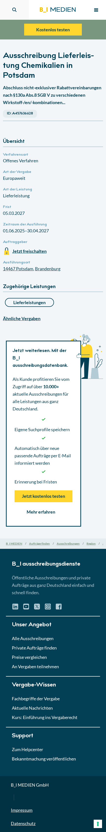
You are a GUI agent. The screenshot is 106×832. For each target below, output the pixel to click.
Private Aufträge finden (34, 647)
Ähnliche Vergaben (21, 318)
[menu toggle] (96, 10)
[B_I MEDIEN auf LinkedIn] (15, 608)
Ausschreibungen (68, 543)
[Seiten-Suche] (14, 10)
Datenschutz (23, 823)
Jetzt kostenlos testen (43, 496)
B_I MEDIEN (14, 543)
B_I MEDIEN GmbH (30, 785)
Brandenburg (47, 268)
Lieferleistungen (29, 302)
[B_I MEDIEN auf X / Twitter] (37, 608)
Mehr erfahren (41, 512)
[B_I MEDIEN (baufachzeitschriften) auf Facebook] (58, 608)
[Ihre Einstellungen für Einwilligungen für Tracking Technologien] (98, 824)
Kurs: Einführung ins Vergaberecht (44, 717)
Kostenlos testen (53, 29)
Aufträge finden (39, 543)
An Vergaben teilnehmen (35, 666)
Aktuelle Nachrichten (32, 708)
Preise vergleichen (29, 657)
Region (91, 543)
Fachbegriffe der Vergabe (36, 698)
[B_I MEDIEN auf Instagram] (47, 608)
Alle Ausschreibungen (32, 638)
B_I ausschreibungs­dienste (46, 564)
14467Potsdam (18, 268)
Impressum (22, 810)
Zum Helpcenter (27, 749)
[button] (53, 288)
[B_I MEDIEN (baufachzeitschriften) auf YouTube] (26, 608)
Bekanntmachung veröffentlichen (44, 758)
